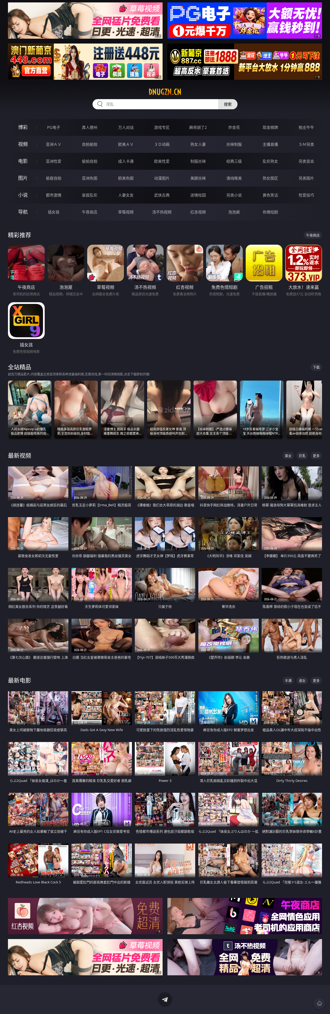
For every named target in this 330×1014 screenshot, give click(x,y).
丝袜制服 (234, 144)
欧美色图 (126, 178)
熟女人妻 (198, 144)
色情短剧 (270, 212)
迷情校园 (198, 195)
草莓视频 (126, 212)
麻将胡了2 (198, 127)
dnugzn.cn (165, 92)
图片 (23, 178)
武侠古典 (162, 195)
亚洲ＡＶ (53, 144)
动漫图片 (162, 178)
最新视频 (19, 455)
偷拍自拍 (89, 161)
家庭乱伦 (89, 195)
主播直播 (270, 144)
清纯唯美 (234, 178)
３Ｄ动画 (162, 144)
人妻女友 (126, 195)
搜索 (228, 104)
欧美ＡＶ (126, 144)
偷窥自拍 (53, 178)
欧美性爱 (162, 161)
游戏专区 (162, 127)
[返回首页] (319, 1003)
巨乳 (302, 455)
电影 (23, 161)
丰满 (288, 680)
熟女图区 (270, 178)
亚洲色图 (89, 178)
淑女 (302, 680)
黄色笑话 (270, 195)
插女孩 (53, 212)
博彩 (23, 127)
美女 (288, 455)
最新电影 (19, 680)
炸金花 (234, 127)
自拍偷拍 (89, 144)
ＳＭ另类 (306, 144)
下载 (316, 367)
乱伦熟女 (270, 161)
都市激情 (53, 195)
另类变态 (306, 161)
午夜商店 (89, 212)
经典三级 (234, 161)
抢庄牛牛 (306, 127)
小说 (23, 195)
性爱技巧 (306, 195)
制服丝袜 (198, 161)
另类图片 (306, 178)
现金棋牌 (270, 127)
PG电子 (53, 127)
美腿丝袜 (198, 178)
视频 (23, 144)
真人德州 (89, 127)
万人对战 (126, 127)
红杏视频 (198, 212)
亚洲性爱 (53, 161)
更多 (316, 455)
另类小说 (234, 195)
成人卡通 (126, 161)
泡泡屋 (234, 212)
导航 (23, 212)
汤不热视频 (162, 212)
